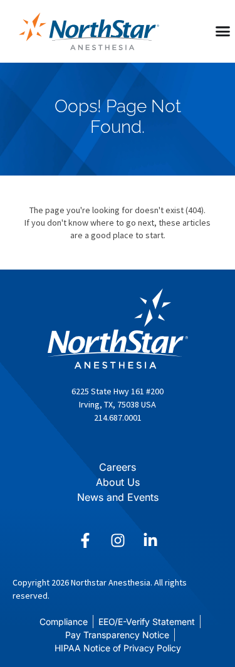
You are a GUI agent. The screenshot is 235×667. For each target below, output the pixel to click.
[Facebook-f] (85, 540)
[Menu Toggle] (223, 31)
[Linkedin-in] (150, 540)
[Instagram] (117, 540)
